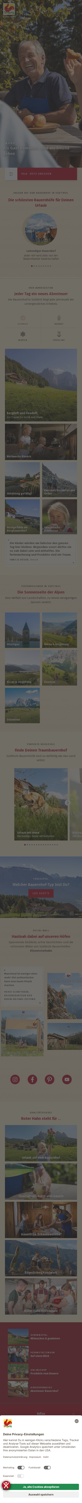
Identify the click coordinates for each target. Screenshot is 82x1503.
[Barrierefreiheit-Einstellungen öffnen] (6, 1485)
